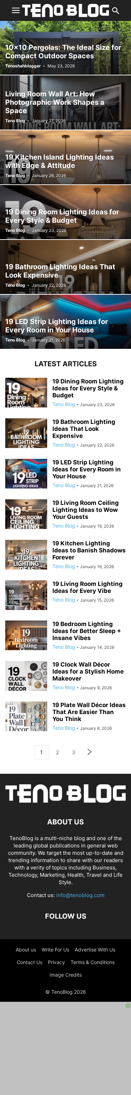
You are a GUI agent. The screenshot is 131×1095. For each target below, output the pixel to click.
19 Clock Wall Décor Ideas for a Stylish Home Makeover (88, 671)
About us (26, 950)
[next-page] (90, 752)
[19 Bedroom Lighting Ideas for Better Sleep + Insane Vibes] (26, 641)
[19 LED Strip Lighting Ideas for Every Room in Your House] (65, 322)
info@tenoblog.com (80, 895)
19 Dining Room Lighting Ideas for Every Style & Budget (88, 388)
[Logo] (65, 801)
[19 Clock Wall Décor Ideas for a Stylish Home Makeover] (26, 682)
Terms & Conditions (93, 962)
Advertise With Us (95, 950)
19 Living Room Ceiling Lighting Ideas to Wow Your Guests (85, 509)
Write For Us (55, 950)
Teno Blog (15, 120)
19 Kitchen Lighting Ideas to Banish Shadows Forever (89, 550)
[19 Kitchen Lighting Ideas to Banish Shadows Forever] (26, 561)
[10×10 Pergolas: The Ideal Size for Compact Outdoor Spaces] (65, 48)
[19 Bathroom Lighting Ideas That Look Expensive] (65, 267)
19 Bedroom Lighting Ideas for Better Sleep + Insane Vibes (86, 630)
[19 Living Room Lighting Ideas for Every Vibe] (26, 601)
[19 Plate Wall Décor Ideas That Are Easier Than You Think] (26, 722)
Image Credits (66, 975)
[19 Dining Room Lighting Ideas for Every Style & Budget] (65, 212)
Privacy (56, 962)
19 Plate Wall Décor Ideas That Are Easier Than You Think (89, 711)
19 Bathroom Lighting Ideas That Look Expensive (83, 428)
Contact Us (29, 962)
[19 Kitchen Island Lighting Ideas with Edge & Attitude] (65, 157)
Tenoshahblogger (23, 65)
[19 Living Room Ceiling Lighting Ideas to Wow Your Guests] (26, 520)
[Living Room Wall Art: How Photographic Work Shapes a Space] (65, 102)
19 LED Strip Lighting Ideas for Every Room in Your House (86, 469)
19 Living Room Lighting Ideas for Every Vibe (87, 587)
